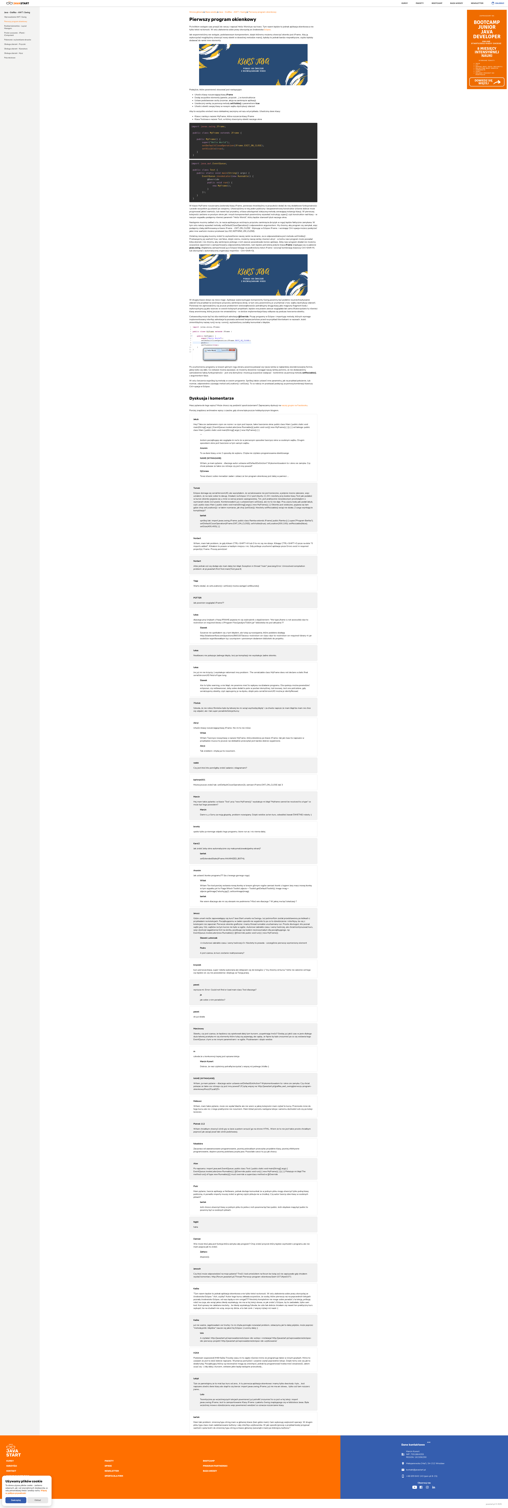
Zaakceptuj (16, 1500)
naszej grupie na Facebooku (294, 405)
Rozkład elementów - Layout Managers (15, 27)
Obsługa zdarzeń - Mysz (13, 53)
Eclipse (267, 29)
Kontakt (11, 1471)
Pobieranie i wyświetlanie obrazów (17, 40)
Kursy (405, 3)
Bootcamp (437, 3)
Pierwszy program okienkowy (15, 21)
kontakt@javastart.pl (416, 1469)
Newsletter (477, 3)
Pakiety (420, 3)
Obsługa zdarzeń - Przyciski (15, 44)
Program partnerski (215, 1466)
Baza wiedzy (456, 3)
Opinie (108, 1466)
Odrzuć (38, 1500)
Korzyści (11, 1466)
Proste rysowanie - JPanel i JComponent (14, 34)
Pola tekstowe (9, 58)
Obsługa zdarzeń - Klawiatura (15, 49)
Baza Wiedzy (210, 1471)
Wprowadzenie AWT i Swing (15, 17)
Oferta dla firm (114, 1476)
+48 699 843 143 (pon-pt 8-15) (421, 1476)
